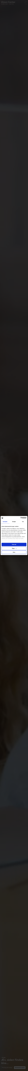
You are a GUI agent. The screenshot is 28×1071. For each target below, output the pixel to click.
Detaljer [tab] (14, 521)
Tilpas (13, 548)
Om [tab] (23, 521)
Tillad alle (14, 544)
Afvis (14, 552)
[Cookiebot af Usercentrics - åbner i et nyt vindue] (20, 518)
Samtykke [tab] (5, 521)
